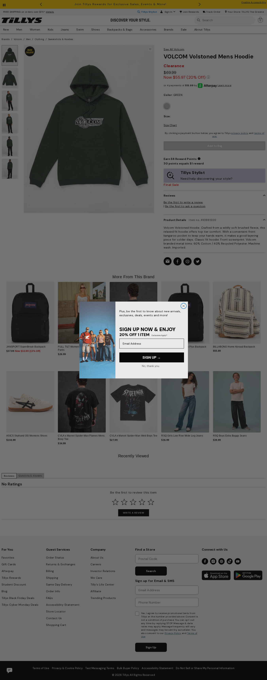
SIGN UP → (151, 357)
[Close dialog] (183, 306)
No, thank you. (150, 366)
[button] (263, 310)
